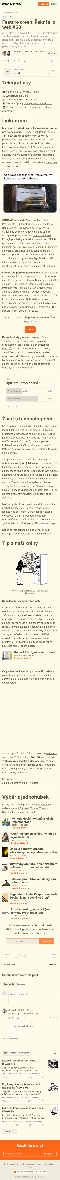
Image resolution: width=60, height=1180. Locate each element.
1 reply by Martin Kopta (22, 1026)
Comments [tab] (9, 984)
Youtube (35, 675)
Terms (45, 1164)
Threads (44, 808)
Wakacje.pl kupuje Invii (18, 95)
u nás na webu (30, 678)
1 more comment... (11, 1038)
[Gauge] (53, 71)
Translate (8, 17)
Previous (11, 964)
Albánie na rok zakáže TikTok (22, 91)
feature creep (47, 523)
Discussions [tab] (23, 1053)
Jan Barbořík (14, 1009)
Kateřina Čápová (27, 590)
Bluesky (6, 812)
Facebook (29, 812)
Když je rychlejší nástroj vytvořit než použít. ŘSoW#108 (21, 1086)
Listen (54, 53)
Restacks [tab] (21, 984)
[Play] (7, 71)
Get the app (41, 1172)
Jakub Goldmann (36, 52)
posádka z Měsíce (27, 761)
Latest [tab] (13, 1053)
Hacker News (39, 287)
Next (50, 964)
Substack (18, 1177)
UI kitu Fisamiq (19, 284)
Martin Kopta (18, 52)
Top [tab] (5, 1053)
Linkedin (17, 812)
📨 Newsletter (10, 12)
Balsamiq (44, 272)
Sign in (54, 4)
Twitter (34, 808)
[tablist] (14, 984)
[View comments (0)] (17, 1077)
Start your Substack (24, 1172)
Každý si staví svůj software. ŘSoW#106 (19, 1062)
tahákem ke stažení (36, 239)
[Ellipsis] (56, 1010)
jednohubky (42, 804)
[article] (30, 1069)
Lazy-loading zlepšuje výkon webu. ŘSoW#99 (23, 1110)
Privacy (38, 1164)
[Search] (55, 1053)
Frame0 (26, 291)
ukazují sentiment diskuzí (38, 103)
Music (44, 675)
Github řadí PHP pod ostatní (22, 99)
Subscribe (43, 4)
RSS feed (23, 808)
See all (7, 1131)
